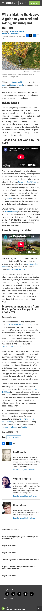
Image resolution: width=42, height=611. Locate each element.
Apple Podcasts (10, 427)
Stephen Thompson (22, 478)
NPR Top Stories (14, 437)
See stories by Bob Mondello (24, 469)
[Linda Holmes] (6, 508)
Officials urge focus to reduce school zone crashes (20, 559)
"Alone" (9, 198)
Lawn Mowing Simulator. (17, 269)
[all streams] (39, 608)
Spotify (24, 427)
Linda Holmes (14, 34)
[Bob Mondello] (6, 455)
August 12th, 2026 (9, 576)
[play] (3, 608)
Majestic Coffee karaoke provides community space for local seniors (18, 567)
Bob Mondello (13, 32)
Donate (35, 3)
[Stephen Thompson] (6, 482)
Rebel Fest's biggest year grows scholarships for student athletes (20, 537)
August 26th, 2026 (9, 546)
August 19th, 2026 (9, 553)
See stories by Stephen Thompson (26, 496)
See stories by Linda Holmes (24, 518)
